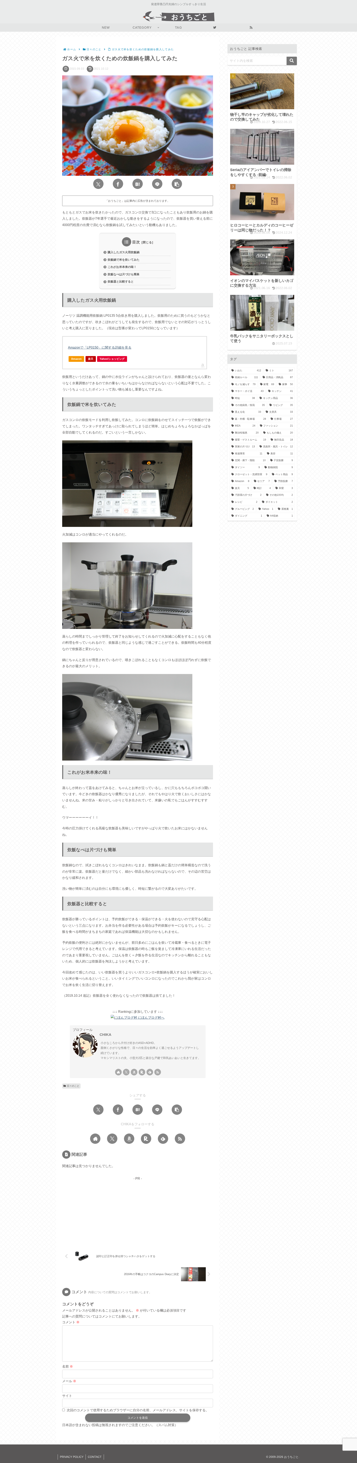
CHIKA (105, 1035)
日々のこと (73, 1085)
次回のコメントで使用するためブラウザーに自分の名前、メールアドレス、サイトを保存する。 (138, 1410)
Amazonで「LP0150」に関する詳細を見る (99, 347)
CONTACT (95, 1456)
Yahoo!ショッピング (112, 358)
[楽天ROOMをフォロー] (142, 1072)
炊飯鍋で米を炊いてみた (123, 259)
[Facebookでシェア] (118, 184)
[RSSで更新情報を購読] (157, 1072)
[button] (177, 184)
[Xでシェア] (98, 184)
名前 (67, 1366)
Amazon (76, 358)
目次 (136, 242)
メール (69, 1381)
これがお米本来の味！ (122, 266)
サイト (67, 1395)
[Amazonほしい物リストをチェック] (134, 1072)
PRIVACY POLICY (71, 1456)
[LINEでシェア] (157, 184)
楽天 (90, 358)
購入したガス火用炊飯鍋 (123, 252)
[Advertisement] (137, 1210)
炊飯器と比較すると (121, 281)
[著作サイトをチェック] (118, 1072)
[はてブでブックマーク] (137, 184)
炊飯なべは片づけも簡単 (123, 274)
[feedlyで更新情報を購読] (149, 1072)
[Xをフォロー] (126, 1072)
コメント (71, 1322)
